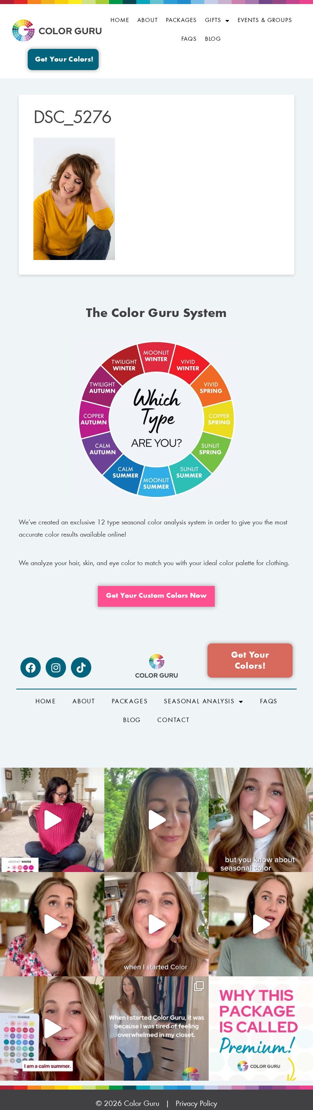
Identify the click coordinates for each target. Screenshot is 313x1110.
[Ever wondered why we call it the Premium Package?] (261, 1028)
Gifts (213, 21)
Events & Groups (265, 21)
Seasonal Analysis (199, 701)
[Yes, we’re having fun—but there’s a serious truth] (261, 924)
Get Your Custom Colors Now (156, 596)
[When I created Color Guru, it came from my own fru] (156, 1028)
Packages (181, 21)
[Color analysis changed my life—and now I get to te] (156, 924)
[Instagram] (56, 667)
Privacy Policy (196, 1104)
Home (119, 21)
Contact (173, 720)
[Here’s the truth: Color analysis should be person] (52, 924)
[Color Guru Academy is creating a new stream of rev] (261, 820)
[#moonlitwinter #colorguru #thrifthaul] (52, 820)
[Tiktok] (81, 667)
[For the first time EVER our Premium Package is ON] (52, 1028)
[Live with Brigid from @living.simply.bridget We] (156, 820)
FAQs (189, 39)
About (147, 21)
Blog (213, 39)
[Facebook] (30, 667)
